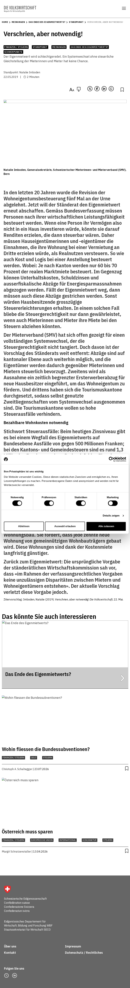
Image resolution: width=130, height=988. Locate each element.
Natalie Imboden (29, 72)
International (67, 840)
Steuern (47, 757)
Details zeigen (111, 515)
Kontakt (10, 953)
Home (5, 22)
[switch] (49, 503)
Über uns (10, 946)
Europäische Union (42, 840)
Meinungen (18, 22)
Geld (33, 757)
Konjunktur (89, 840)
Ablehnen (23, 526)
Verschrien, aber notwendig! (105, 22)
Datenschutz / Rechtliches (84, 953)
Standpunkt (76, 22)
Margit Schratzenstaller (16, 851)
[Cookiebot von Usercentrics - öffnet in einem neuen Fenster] (111, 459)
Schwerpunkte (13, 52)
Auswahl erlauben (65, 526)
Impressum (73, 946)
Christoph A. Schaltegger (17, 769)
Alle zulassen (106, 526)
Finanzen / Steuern (16, 47)
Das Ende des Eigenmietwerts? (47, 22)
